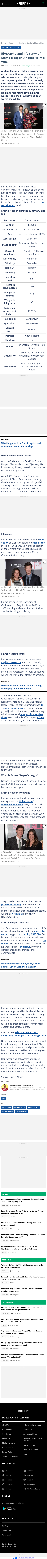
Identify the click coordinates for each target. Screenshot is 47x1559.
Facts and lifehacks (16, 43)
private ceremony (11, 904)
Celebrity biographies (35, 43)
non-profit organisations (22, 716)
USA (3, 1098)
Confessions (5, 1217)
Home (3, 43)
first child (17, 913)
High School (38, 542)
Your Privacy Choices (26, 1558)
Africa (40, 717)
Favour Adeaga (25, 66)
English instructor (11, 662)
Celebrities (5, 1205)
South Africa (5, 1313)
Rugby (4, 1252)
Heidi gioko (6, 1107)
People (4, 1325)
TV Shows (5, 1271)
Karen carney (7, 1111)
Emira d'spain (19, 1107)
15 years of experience (22, 706)
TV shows (25, 946)
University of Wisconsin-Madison (17, 803)
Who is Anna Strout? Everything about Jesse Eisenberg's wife (23, 1034)
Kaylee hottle (33, 1107)
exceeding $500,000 (30, 934)
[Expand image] (45, 105)
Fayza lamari (21, 1111)
